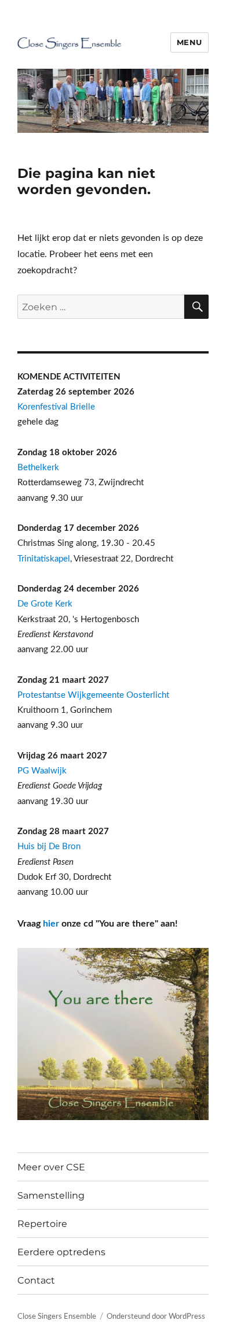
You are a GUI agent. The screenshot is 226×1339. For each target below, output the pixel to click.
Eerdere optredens (61, 1252)
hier (51, 923)
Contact (36, 1280)
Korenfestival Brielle (56, 407)
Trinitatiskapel (43, 559)
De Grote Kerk (44, 604)
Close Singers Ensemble (56, 1317)
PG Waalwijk (42, 771)
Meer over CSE (51, 1167)
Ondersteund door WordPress (156, 1317)
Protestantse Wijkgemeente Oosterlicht (93, 695)
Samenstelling (51, 1195)
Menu (189, 42)
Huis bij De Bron (49, 846)
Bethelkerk (38, 467)
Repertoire (42, 1223)
